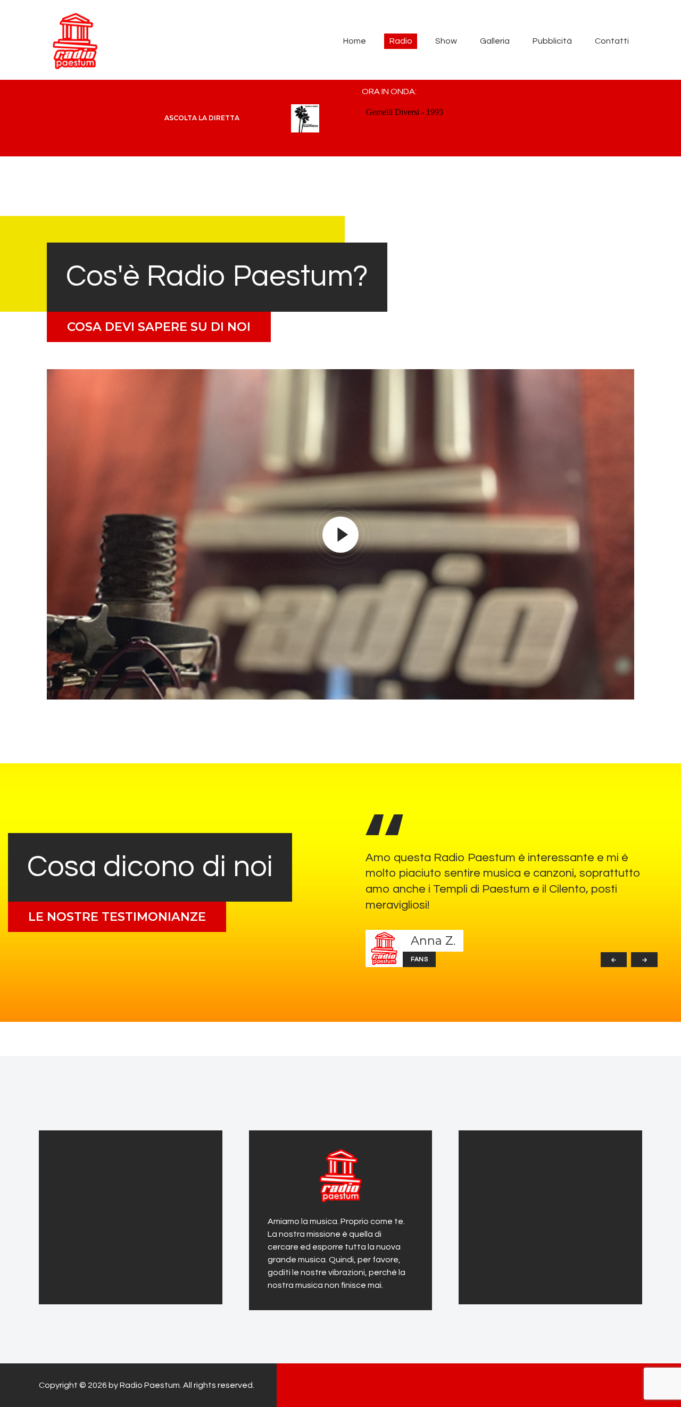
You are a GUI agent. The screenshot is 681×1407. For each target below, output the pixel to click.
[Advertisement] (123, 1215)
